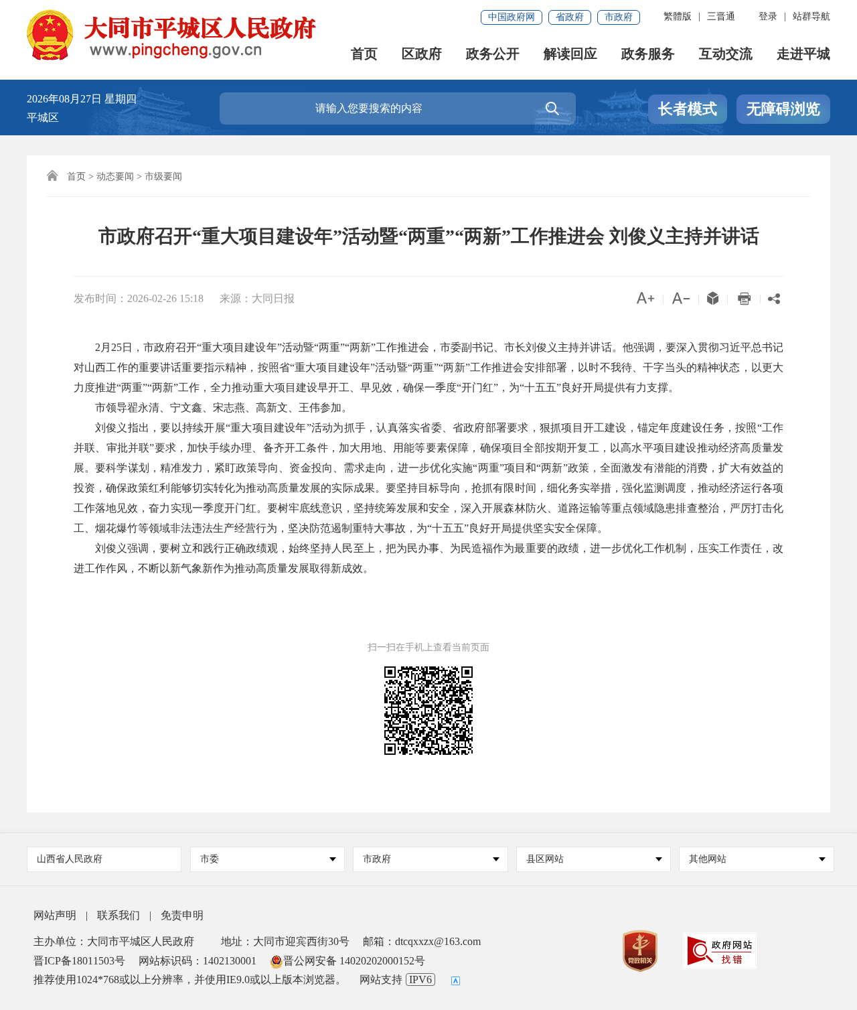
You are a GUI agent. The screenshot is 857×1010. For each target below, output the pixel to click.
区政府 (422, 54)
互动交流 (726, 54)
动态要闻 (115, 176)
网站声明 (54, 915)
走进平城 (803, 54)
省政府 (570, 17)
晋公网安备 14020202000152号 (354, 960)
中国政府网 (511, 17)
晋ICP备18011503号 (79, 960)
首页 (364, 54)
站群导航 (811, 16)
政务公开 (493, 54)
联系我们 (118, 915)
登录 (768, 16)
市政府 (619, 17)
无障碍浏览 (783, 108)
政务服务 (648, 54)
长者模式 (687, 108)
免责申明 (182, 915)
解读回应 (570, 54)
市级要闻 (163, 176)
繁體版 (678, 16)
